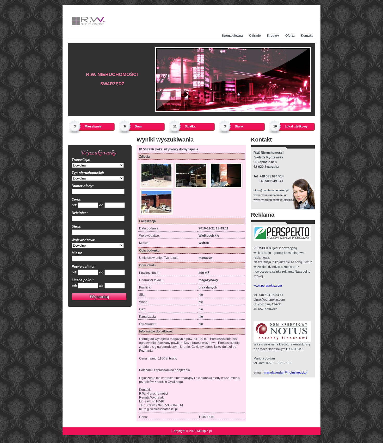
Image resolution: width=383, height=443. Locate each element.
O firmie (255, 35)
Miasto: (77, 253)
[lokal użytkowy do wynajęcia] (156, 186)
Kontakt (307, 35)
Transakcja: (81, 160)
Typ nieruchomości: (88, 173)
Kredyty (273, 35)
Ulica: (76, 226)
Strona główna (232, 35)
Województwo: (83, 240)
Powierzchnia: (83, 266)
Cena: (76, 199)
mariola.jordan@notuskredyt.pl (285, 372)
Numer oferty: (83, 186)
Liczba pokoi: (83, 280)
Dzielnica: (80, 213)
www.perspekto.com (268, 285)
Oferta (290, 35)
